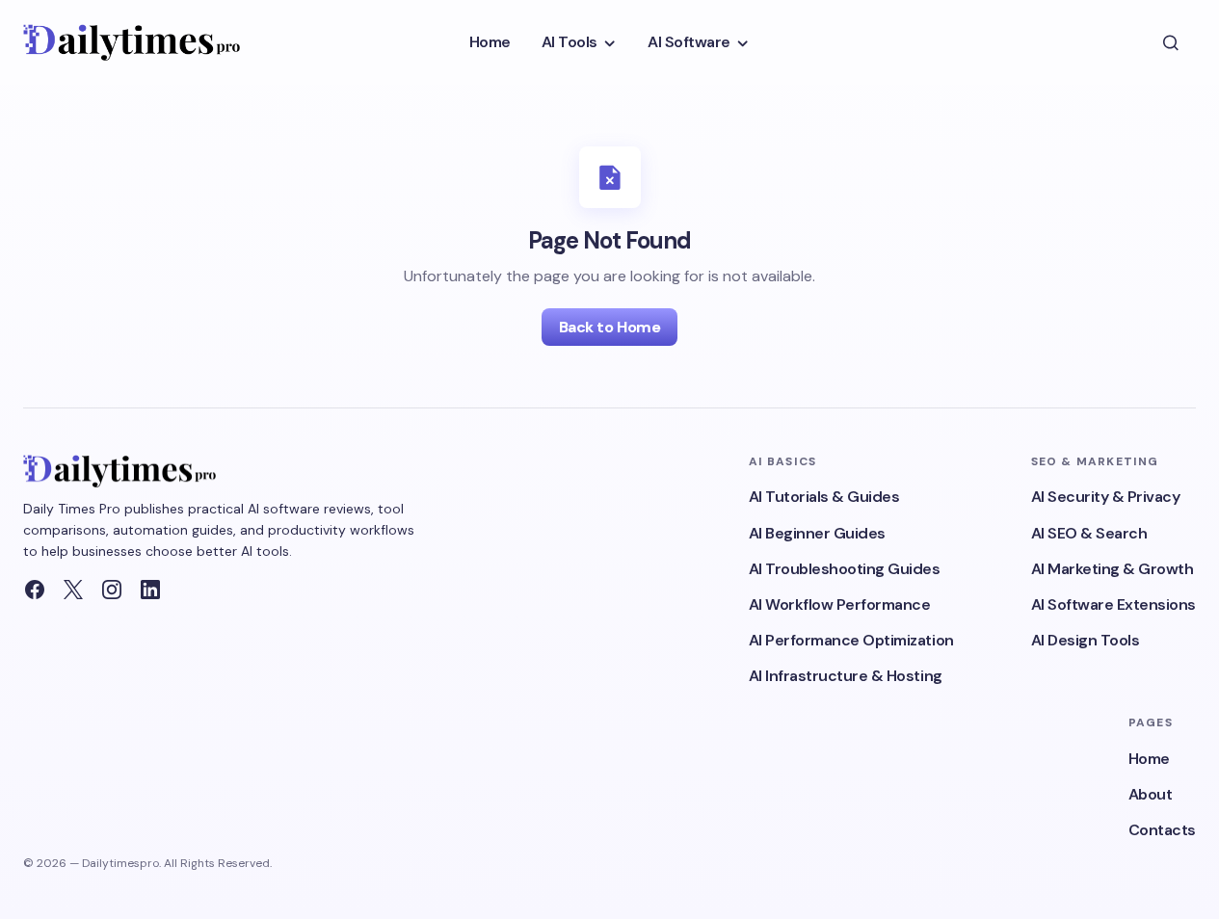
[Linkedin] (150, 589)
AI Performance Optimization (851, 640)
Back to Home (609, 327)
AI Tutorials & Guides (824, 496)
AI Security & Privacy (1105, 496)
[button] (1171, 42)
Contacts (1162, 830)
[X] (73, 589)
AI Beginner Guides (817, 533)
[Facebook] (34, 589)
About (1150, 794)
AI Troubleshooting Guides (845, 569)
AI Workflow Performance (840, 604)
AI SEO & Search (1089, 533)
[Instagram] (112, 589)
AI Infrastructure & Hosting (845, 676)
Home (1149, 758)
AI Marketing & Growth (1112, 569)
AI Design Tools (1085, 640)
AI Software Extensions (1113, 604)
